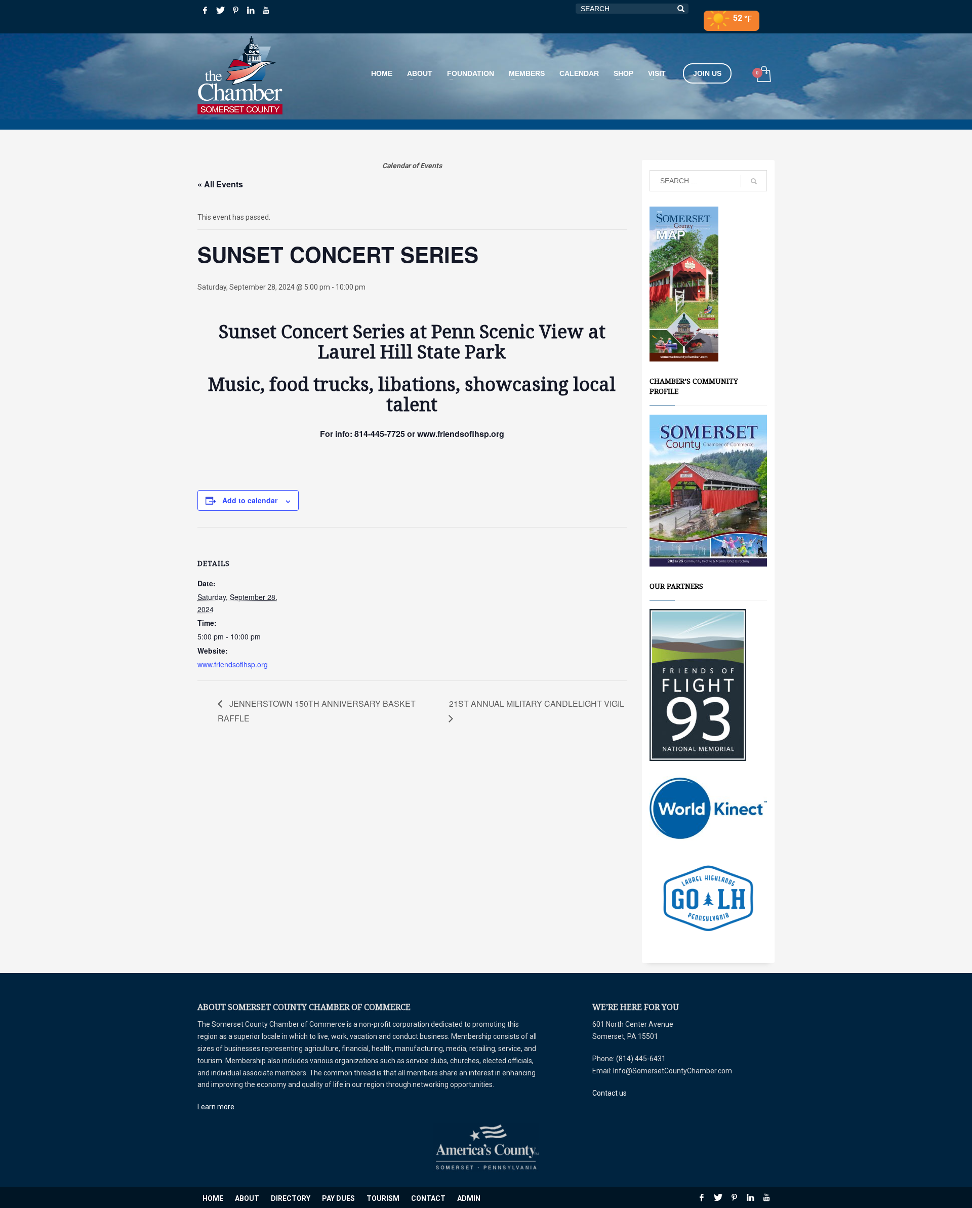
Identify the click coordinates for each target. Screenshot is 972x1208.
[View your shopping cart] (763, 75)
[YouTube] (265, 10)
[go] (754, 181)
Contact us (609, 1093)
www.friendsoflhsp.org (232, 664)
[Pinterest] (235, 10)
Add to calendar (249, 500)
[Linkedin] (250, 10)
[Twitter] (220, 10)
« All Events (220, 184)
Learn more (215, 1107)
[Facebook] (205, 10)
